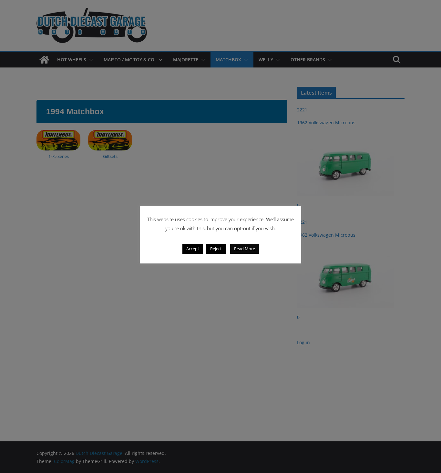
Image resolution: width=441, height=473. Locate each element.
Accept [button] (192, 249)
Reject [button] (216, 249)
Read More (244, 249)
